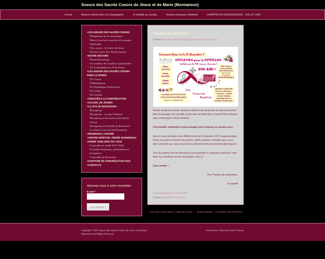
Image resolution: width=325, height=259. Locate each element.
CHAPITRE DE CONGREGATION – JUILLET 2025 (234, 14)
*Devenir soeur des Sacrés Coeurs (107, 52)
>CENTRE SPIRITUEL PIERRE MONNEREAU (111, 137)
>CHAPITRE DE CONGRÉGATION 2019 (108, 161)
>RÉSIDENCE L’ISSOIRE (100, 133)
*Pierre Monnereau (99, 59)
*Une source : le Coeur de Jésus (106, 48)
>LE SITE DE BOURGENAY (102, 106)
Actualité (167, 197)
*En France (95, 79)
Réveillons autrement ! (171, 33)
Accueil (68, 14)
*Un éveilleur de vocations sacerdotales (110, 63)
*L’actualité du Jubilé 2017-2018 (106, 145)
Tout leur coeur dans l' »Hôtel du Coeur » (170, 212)
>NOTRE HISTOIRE (97, 55)
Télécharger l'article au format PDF (170, 193)
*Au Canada (95, 94)
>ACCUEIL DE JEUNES (100, 102)
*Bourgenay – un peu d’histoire (105, 114)
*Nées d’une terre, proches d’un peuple (110, 40)
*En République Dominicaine (104, 87)
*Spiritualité (95, 44)
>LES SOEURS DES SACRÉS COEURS (108, 32)
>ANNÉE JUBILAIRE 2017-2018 (104, 141)
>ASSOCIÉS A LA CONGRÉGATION (106, 98)
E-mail (91, 191)
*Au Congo (95, 91)
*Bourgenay (95, 110)
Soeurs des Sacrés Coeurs (203, 39)
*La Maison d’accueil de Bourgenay (108, 130)
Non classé (180, 197)
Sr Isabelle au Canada (145, 14)
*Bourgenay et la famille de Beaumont (109, 126)
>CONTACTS (94, 165)
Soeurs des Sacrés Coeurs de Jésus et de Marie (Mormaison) (140, 4)
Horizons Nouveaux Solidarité (182, 14)
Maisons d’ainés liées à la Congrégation (102, 14)
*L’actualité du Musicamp (102, 157)
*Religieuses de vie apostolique (106, 36)
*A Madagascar (97, 83)
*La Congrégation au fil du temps (107, 67)
